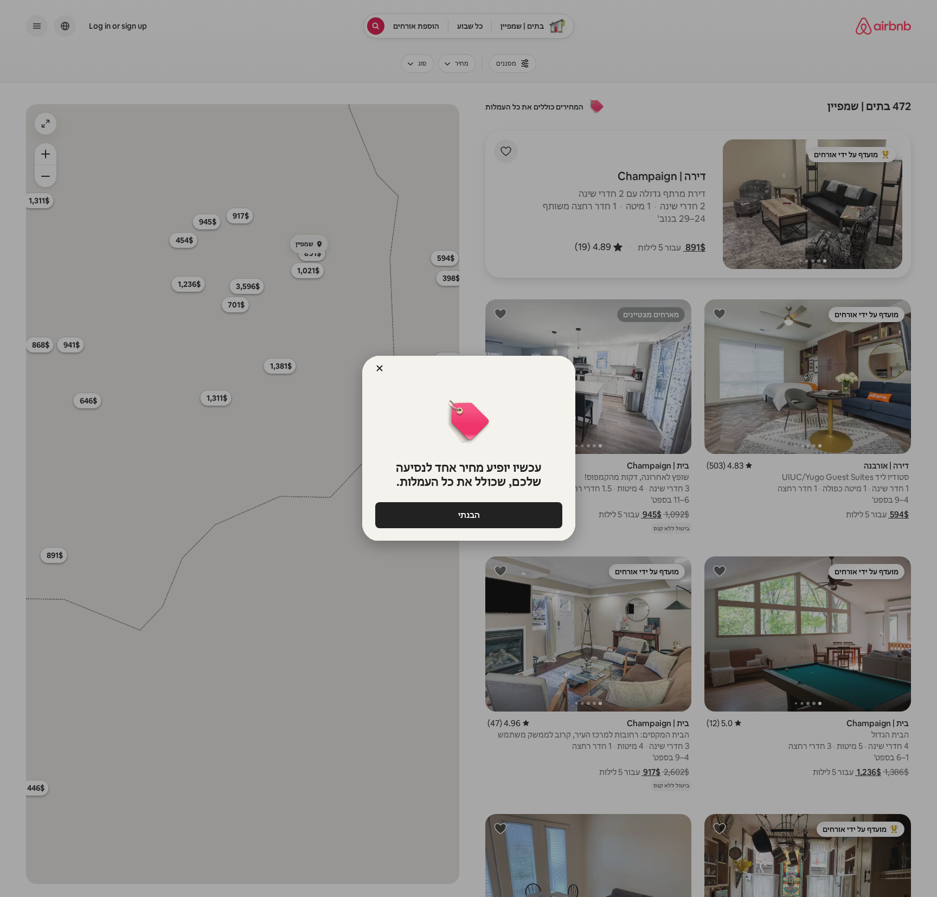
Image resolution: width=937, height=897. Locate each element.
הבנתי (468, 515)
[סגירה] (379, 368)
